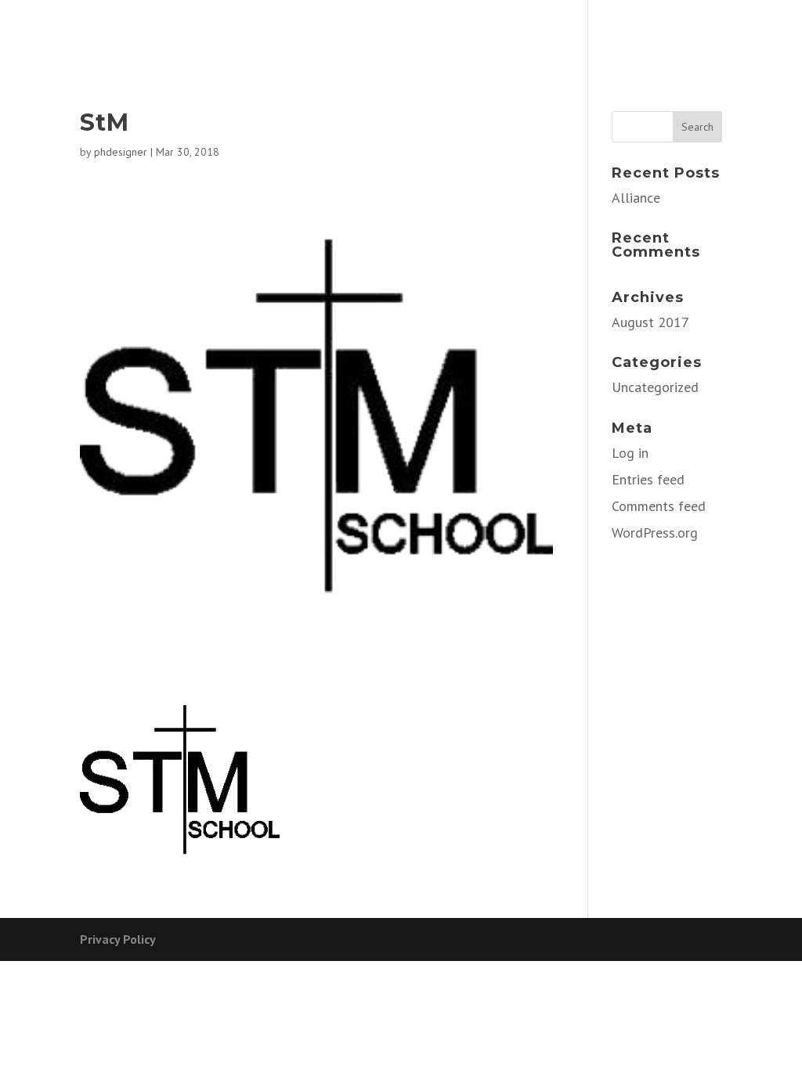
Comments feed (659, 506)
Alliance (636, 198)
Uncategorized (655, 387)
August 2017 (650, 322)
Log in (630, 453)
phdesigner (120, 152)
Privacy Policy (118, 939)
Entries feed (648, 479)
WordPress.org (655, 533)
